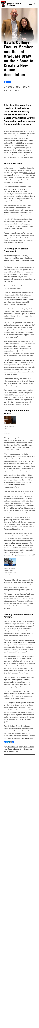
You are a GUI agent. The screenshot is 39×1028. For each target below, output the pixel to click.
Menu (30, 3)
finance (24, 143)
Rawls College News (26, 749)
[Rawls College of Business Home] (3, 4)
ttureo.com (29, 738)
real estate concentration (21, 152)
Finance (10, 749)
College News (23, 746)
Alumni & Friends (12, 746)
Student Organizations (11, 751)
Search (35, 3)
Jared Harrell (23, 138)
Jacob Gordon (17, 86)
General (16, 749)
